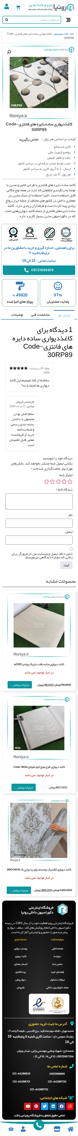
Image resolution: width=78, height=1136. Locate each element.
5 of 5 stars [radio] (46, 481)
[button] (68, 20)
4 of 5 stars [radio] (52, 481)
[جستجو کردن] (6, 19)
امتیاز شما (66, 475)
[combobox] (35, 19)
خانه (72, 34)
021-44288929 (21, 1074)
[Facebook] (61, 1106)
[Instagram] (70, 1106)
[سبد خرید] (18, 7)
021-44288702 (39, 1090)
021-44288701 (21, 1082)
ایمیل (69, 531)
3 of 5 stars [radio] (58, 481)
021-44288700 (57, 1082)
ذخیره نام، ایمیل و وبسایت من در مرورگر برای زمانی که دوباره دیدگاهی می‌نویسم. (42, 555)
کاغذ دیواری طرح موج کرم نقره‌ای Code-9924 (39, 767)
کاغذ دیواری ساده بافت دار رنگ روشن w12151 (39, 664)
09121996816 (57, 1074)
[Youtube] (27, 1106)
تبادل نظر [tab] (64, 315)
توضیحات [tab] (17, 314)
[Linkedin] (53, 1106)
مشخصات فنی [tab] (40, 314)
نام (71, 515)
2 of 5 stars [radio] (64, 481)
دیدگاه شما (64, 489)
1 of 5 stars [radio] (70, 481)
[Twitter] (44, 1106)
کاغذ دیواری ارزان (61, 34)
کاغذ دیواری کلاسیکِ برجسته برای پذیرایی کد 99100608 (39, 870)
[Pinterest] (36, 1106)
